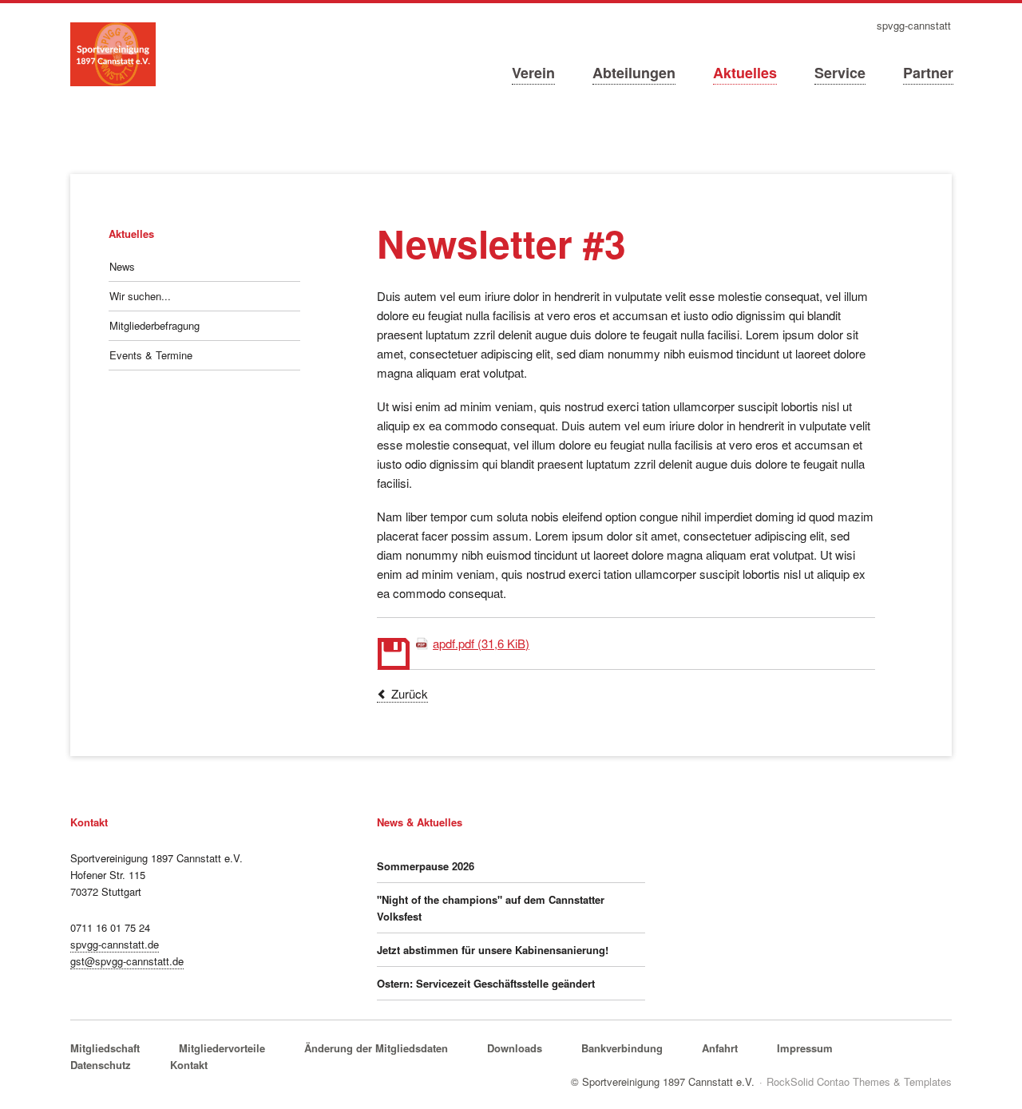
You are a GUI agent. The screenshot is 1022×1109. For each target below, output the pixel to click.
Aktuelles (745, 72)
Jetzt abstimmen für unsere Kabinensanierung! (492, 949)
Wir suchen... (140, 295)
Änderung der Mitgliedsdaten (376, 1048)
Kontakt (189, 1064)
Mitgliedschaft (105, 1048)
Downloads (514, 1048)
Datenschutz (100, 1064)
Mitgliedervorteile (222, 1048)
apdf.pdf (481, 643)
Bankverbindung (622, 1048)
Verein (533, 72)
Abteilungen (633, 72)
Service (840, 72)
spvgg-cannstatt (914, 26)
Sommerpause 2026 (425, 865)
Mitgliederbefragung (154, 325)
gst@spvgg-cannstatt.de (127, 960)
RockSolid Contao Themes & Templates (859, 1081)
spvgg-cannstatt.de (114, 944)
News (122, 266)
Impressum (805, 1048)
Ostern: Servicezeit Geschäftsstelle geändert (486, 983)
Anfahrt (720, 1048)
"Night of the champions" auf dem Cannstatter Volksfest (490, 908)
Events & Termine (150, 354)
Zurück (409, 693)
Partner (928, 72)
